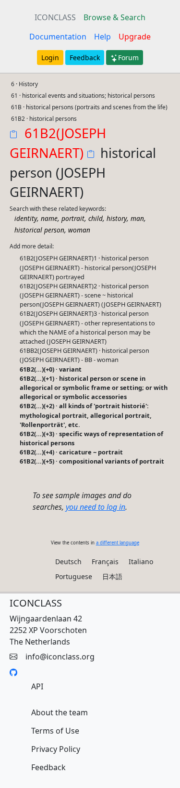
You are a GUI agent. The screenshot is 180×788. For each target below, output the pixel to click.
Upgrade (135, 36)
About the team (59, 712)
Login (50, 57)
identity (25, 218)
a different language (117, 543)
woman (79, 229)
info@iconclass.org (60, 656)
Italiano (141, 561)
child (95, 218)
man (137, 218)
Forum (128, 57)
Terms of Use (55, 730)
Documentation (57, 36)
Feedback (85, 57)
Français (105, 561)
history (117, 218)
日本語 (112, 576)
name (49, 218)
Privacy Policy (55, 749)
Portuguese (73, 576)
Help (102, 36)
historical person (39, 229)
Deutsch (68, 561)
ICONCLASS (55, 17)
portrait (72, 218)
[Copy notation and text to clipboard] (92, 155)
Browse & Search (114, 17)
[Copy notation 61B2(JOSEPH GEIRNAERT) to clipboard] (15, 135)
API (37, 686)
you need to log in (95, 507)
